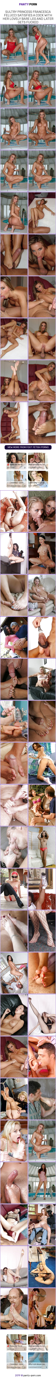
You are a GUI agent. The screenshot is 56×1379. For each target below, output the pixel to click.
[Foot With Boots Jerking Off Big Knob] (14, 721)
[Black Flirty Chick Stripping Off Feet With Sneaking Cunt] (42, 889)
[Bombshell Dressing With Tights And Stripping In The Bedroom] (42, 931)
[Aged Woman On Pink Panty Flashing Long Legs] (14, 1267)
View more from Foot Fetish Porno (28, 447)
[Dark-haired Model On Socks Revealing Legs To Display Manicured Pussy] (42, 763)
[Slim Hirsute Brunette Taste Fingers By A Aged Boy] (14, 511)
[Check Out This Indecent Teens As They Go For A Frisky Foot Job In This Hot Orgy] (14, 1309)
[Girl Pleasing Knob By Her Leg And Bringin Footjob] (42, 637)
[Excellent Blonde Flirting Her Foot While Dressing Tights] (14, 1099)
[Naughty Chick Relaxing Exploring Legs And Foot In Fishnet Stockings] (14, 553)
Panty (28, 4)
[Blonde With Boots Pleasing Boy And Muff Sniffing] (42, 1309)
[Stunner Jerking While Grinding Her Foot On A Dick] (14, 1183)
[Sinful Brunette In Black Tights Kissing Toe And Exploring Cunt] (42, 1015)
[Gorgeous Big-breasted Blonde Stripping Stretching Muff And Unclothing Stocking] (42, 1267)
